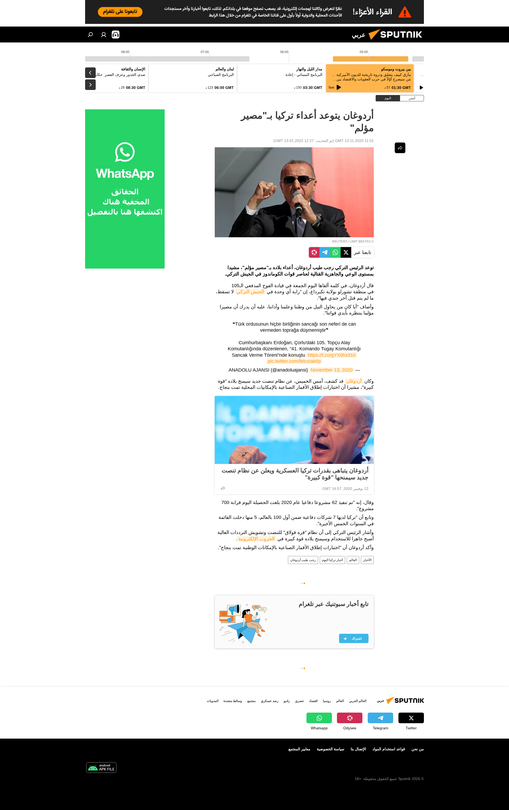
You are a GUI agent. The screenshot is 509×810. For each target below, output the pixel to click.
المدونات (212, 701)
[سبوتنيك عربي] (397, 41)
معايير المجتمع (299, 749)
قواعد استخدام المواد (388, 749)
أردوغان (354, 381)
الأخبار (367, 560)
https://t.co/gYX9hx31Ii (332, 355)
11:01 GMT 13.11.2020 (354, 141)
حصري (299, 701)
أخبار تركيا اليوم (332, 560)
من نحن (417, 749)
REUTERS (340, 241)
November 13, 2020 (332, 370)
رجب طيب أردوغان (303, 560)
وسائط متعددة (232, 701)
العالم (353, 560)
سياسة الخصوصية (330, 749)
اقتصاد (313, 701)
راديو (287, 701)
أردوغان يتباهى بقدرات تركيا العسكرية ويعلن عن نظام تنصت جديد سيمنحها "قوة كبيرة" (295, 474)
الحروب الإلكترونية (256, 538)
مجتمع (251, 701)
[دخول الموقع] (103, 34)
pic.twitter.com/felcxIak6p (294, 361)
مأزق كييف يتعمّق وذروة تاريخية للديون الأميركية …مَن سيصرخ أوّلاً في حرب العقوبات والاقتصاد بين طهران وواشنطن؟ (371, 79)
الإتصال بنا (358, 749)
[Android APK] (101, 768)
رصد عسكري (269, 701)
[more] (223, 488)
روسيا (327, 701)
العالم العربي (357, 701)
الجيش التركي (250, 291)
